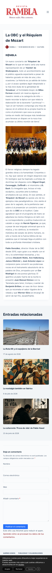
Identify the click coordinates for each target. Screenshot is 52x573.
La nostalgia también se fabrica (17, 388)
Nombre (6, 464)
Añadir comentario (11, 498)
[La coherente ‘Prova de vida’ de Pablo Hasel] (26, 411)
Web (5, 487)
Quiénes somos (9, 553)
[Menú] (48, 12)
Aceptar (7, 569)
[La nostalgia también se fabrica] (26, 372)
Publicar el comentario (15, 526)
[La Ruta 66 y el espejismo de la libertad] (26, 332)
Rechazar (19, 569)
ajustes (21, 565)
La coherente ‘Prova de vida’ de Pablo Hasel (23, 428)
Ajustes (30, 569)
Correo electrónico (11, 475)
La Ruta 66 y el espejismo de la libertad (21, 349)
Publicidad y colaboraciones (30, 553)
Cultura (40, 47)
